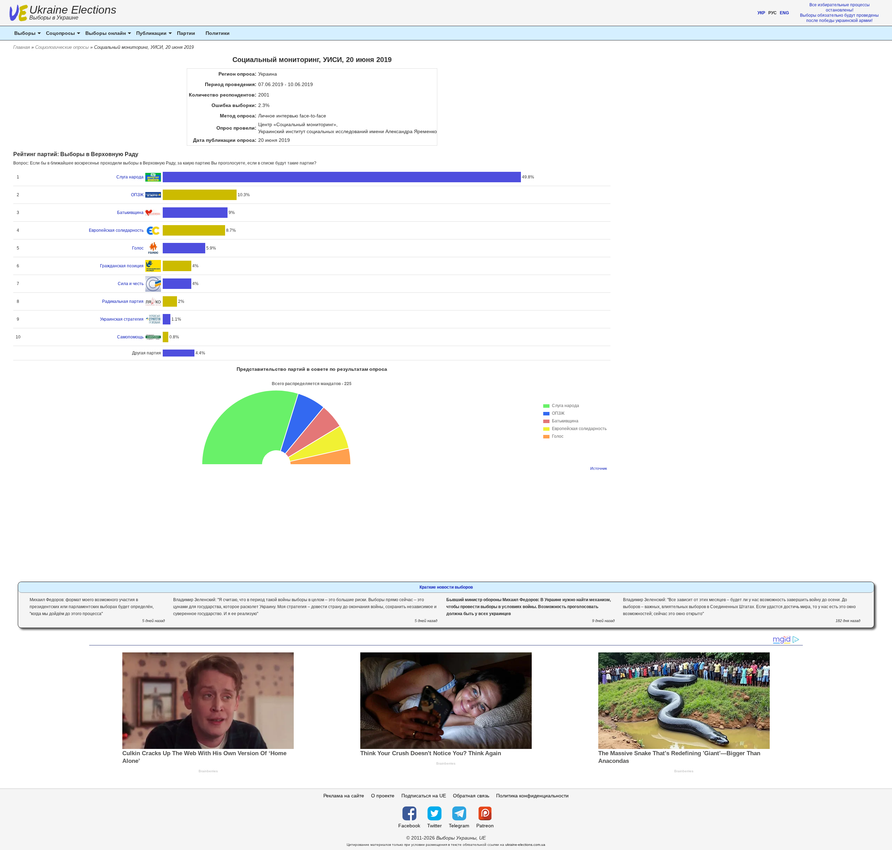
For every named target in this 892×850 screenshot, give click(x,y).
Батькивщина (130, 212)
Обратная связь (471, 795)
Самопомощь (130, 337)
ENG (784, 12)
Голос (138, 248)
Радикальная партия (123, 301)
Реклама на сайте (343, 795)
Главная (21, 47)
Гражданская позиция (122, 265)
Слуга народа (130, 177)
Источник (598, 468)
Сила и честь (131, 283)
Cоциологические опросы (62, 47)
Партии (186, 33)
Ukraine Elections (72, 13)
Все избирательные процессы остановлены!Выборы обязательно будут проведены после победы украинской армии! (839, 12)
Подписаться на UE (423, 795)
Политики (218, 33)
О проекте (382, 795)
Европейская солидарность (116, 230)
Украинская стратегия (122, 319)
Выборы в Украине (53, 18)
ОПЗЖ (137, 194)
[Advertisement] (312, 524)
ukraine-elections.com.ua (525, 845)
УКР (761, 12)
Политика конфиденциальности (532, 795)
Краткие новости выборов (446, 587)
